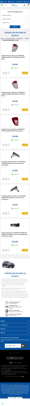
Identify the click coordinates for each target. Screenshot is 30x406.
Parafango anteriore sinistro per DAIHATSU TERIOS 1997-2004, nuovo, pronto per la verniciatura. (13, 197)
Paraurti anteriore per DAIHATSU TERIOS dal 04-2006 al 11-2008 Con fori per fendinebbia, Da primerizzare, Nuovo (14, 234)
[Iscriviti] (23, 346)
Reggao (22, 376)
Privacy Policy (11, 397)
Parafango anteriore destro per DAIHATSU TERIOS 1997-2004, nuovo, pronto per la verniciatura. (13, 163)
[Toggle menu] (2, 5)
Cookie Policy (19, 397)
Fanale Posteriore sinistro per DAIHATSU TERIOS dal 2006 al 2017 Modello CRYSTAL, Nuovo (13, 94)
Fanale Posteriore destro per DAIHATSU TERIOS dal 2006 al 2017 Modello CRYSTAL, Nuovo (13, 57)
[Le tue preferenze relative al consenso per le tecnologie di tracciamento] (2, 403)
